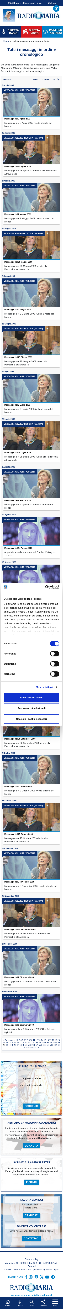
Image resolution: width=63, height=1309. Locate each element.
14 (42, 1040)
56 (42, 1045)
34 (40, 1042)
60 (53, 1045)
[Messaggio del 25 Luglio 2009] (31, 435)
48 (20, 1045)
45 (12, 1045)
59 (51, 1045)
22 (7, 1042)
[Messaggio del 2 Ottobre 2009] (31, 769)
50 (26, 1045)
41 (59, 1042)
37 (48, 1042)
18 (53, 1040)
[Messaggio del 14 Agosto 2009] (31, 531)
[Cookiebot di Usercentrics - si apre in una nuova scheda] (45, 587)
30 (29, 1042)
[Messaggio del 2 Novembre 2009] (31, 865)
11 (34, 1040)
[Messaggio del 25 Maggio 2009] (31, 245)
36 (45, 1042)
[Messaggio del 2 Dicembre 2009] (31, 960)
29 (26, 1042)
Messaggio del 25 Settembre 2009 (20, 739)
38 (51, 1042)
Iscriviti (31, 1182)
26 (18, 1042)
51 (29, 1045)
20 (59, 1040)
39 (53, 1042)
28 (23, 1042)
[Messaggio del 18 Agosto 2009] (31, 579)
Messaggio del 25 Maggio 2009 (18, 262)
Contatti (32, 1266)
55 (40, 1045)
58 (48, 1045)
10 (31, 1040)
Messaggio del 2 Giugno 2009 (17, 309)
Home (6, 41)
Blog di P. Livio (15, 1277)
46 (15, 1045)
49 (23, 1045)
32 (34, 1042)
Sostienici (31, 1106)
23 (9, 1042)
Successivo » (33, 1047)
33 (37, 1042)
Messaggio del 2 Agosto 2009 (17, 500)
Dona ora (31, 1145)
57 (45, 1045)
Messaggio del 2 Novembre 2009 (19, 882)
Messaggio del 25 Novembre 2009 (20, 929)
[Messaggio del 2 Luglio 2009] (31, 388)
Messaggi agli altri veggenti (19, 90)
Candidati (31, 1215)
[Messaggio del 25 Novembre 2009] (31, 912)
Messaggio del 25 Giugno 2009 (18, 357)
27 (20, 1042)
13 (39, 1040)
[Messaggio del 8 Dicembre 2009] (31, 1008)
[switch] (54, 653)
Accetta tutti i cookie (31, 697)
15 (45, 1040)
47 (18, 1045)
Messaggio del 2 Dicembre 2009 (19, 977)
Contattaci (31, 1238)
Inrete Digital (52, 1269)
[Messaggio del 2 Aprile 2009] (31, 102)
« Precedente (9, 1040)
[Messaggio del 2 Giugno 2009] (31, 292)
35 (42, 1042)
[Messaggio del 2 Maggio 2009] (31, 197)
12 (37, 1040)
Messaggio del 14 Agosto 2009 (18, 548)
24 (12, 1042)
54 (37, 1045)
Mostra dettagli (44, 687)
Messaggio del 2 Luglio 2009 (17, 405)
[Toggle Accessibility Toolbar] (56, 8)
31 (31, 1042)
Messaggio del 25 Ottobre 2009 (18, 834)
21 (4, 1042)
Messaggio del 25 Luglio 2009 (17, 452)
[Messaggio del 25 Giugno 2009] (31, 340)
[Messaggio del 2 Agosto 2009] (31, 483)
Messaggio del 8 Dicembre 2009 (19, 1025)
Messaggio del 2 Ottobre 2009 (18, 786)
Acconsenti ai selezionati (31, 708)
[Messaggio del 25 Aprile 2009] (31, 149)
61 (56, 1045)
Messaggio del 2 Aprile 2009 (17, 119)
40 (56, 1042)
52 (31, 1045)
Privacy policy (31, 1259)
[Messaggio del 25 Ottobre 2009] (31, 817)
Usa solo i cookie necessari (31, 719)
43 (7, 1045)
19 (56, 1040)
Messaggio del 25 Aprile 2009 (17, 166)
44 (9, 1045)
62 (59, 1045)
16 (48, 1040)
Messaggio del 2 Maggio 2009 (17, 214)
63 (25, 1047)
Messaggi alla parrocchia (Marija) (23, 138)
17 (50, 1040)
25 (15, 1042)
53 (34, 1045)
